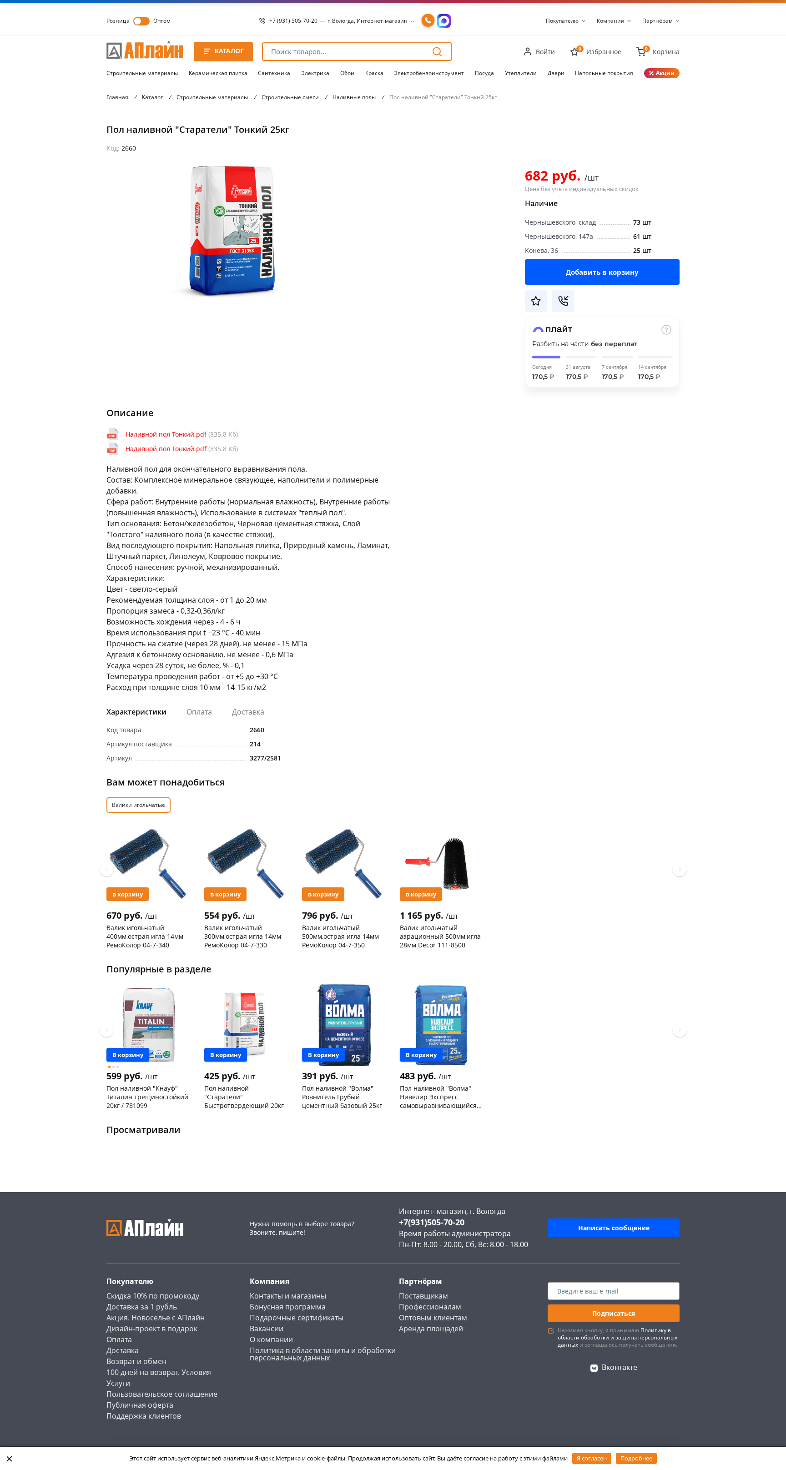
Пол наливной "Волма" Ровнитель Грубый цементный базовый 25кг (342, 1096)
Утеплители (521, 73)
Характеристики (136, 712)
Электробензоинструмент (429, 73)
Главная (117, 97)
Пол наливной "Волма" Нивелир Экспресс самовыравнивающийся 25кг (438, 1096)
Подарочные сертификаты (296, 1318)
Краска (374, 73)
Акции (665, 73)
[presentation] (107, 869)
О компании (271, 1339)
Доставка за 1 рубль (141, 1307)
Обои (347, 73)
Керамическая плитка (218, 73)
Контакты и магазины (288, 1296)
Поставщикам (423, 1296)
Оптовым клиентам (433, 1318)
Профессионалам (430, 1307)
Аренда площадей (431, 1329)
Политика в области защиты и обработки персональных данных (323, 1354)
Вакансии (266, 1329)
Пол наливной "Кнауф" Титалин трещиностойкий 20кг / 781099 (147, 1096)
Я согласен (592, 1458)
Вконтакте (619, 1367)
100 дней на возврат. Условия (158, 1372)
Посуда (484, 73)
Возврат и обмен (136, 1361)
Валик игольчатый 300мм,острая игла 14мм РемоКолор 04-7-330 (242, 936)
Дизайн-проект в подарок (151, 1329)
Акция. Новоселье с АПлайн (155, 1318)
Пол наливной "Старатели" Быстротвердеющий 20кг (244, 1096)
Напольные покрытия (604, 73)
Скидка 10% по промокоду (152, 1296)
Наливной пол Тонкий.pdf (182, 434)
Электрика (315, 73)
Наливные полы (354, 97)
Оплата (199, 712)
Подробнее (636, 1458)
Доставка (248, 712)
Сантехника (274, 73)
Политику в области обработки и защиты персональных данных (617, 1337)
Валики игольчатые (138, 805)
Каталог (152, 97)
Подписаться (613, 1313)
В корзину (127, 894)
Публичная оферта (139, 1405)
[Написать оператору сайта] (444, 21)
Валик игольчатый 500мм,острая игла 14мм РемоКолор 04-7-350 (340, 936)
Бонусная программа (288, 1307)
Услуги (118, 1383)
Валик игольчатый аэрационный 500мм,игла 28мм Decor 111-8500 (440, 936)
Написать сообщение (614, 1227)
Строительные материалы (142, 73)
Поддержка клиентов (143, 1416)
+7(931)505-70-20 (431, 1222)
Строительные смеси (290, 97)
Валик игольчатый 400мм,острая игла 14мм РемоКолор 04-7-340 (144, 936)
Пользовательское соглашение (161, 1394)
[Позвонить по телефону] (428, 21)
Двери (556, 73)
